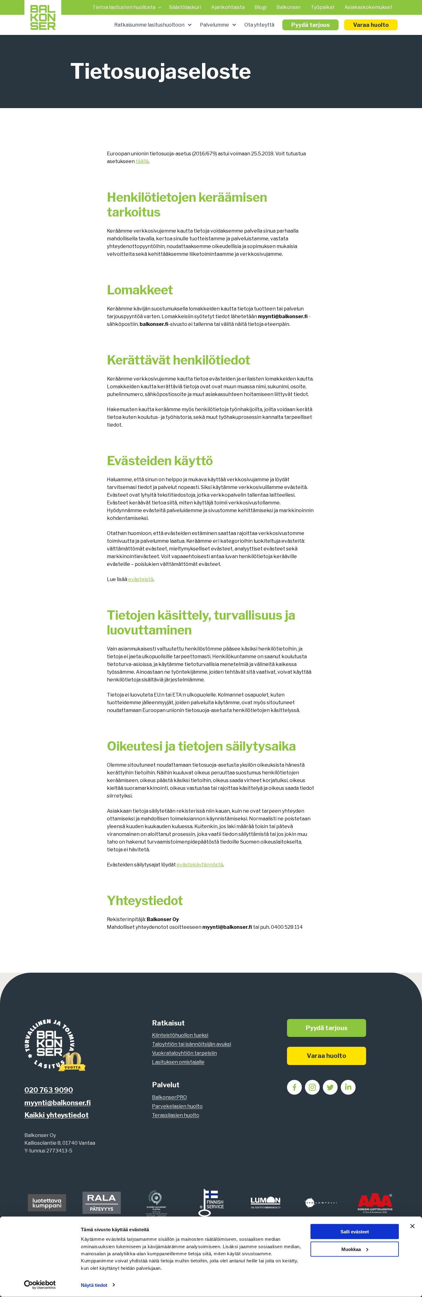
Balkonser (288, 7)
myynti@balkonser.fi (57, 1103)
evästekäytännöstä (200, 865)
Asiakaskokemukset (368, 7)
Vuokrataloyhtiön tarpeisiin (184, 1053)
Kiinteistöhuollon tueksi (180, 1035)
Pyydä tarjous (310, 24)
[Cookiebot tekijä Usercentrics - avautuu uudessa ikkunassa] (40, 1285)
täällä (142, 161)
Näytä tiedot (94, 1284)
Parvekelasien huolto (177, 1106)
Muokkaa (351, 1249)
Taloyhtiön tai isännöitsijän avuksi (191, 1044)
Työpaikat (323, 7)
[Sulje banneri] (412, 1226)
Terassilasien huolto (175, 1115)
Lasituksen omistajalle (178, 1062)
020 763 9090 (48, 1090)
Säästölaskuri (185, 7)
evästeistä (140, 579)
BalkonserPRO (169, 1097)
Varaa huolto (371, 24)
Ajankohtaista (228, 7)
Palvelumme (214, 25)
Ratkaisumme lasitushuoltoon (149, 25)
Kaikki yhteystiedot (56, 1115)
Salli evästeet (354, 1231)
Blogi (261, 7)
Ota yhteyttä (259, 25)
